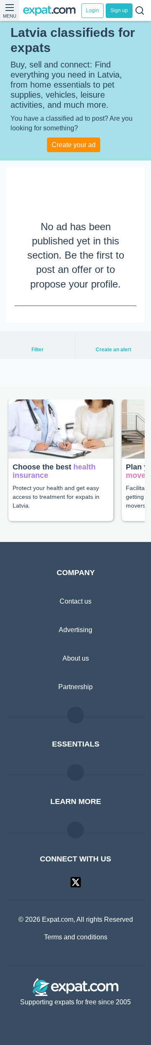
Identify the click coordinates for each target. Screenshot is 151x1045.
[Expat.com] (52, 10)
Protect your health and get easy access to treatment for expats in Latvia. (59, 496)
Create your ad (73, 144)
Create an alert (113, 349)
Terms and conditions (76, 937)
